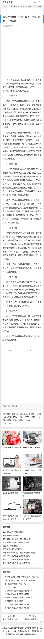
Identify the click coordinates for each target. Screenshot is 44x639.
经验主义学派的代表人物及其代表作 (16, 559)
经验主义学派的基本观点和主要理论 (16, 556)
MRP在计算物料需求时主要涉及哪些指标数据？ (23, 580)
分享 (31, 351)
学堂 (10, 6)
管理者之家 (7, 2)
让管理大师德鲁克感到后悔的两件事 (18, 591)
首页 (5, 6)
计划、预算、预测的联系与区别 (17, 604)
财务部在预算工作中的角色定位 (17, 608)
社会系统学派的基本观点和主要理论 (16, 563)
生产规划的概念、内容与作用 (16, 584)
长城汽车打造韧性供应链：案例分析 (18, 598)
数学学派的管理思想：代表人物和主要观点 (19, 553)
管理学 (16, 6)
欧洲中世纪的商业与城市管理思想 (16, 542)
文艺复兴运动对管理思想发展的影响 (16, 539)
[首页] (41, 622)
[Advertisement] (22, 53)
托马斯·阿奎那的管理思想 (12, 549)
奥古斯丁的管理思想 (10, 493)
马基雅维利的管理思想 (31, 447)
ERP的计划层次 (11, 587)
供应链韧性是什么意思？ (14, 601)
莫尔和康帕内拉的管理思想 (13, 532)
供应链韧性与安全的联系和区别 (17, 594)
